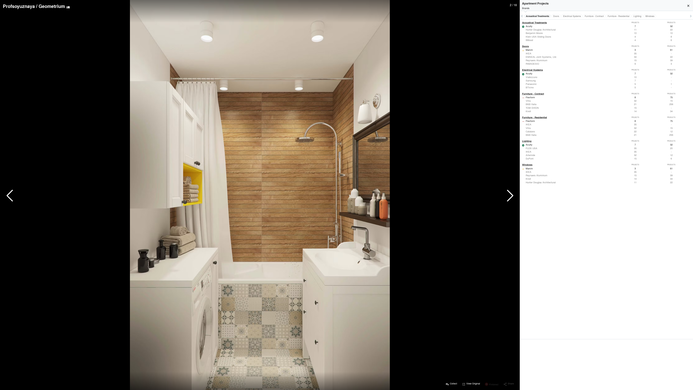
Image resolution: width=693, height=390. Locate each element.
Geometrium (52, 6)
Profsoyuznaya (19, 6)
